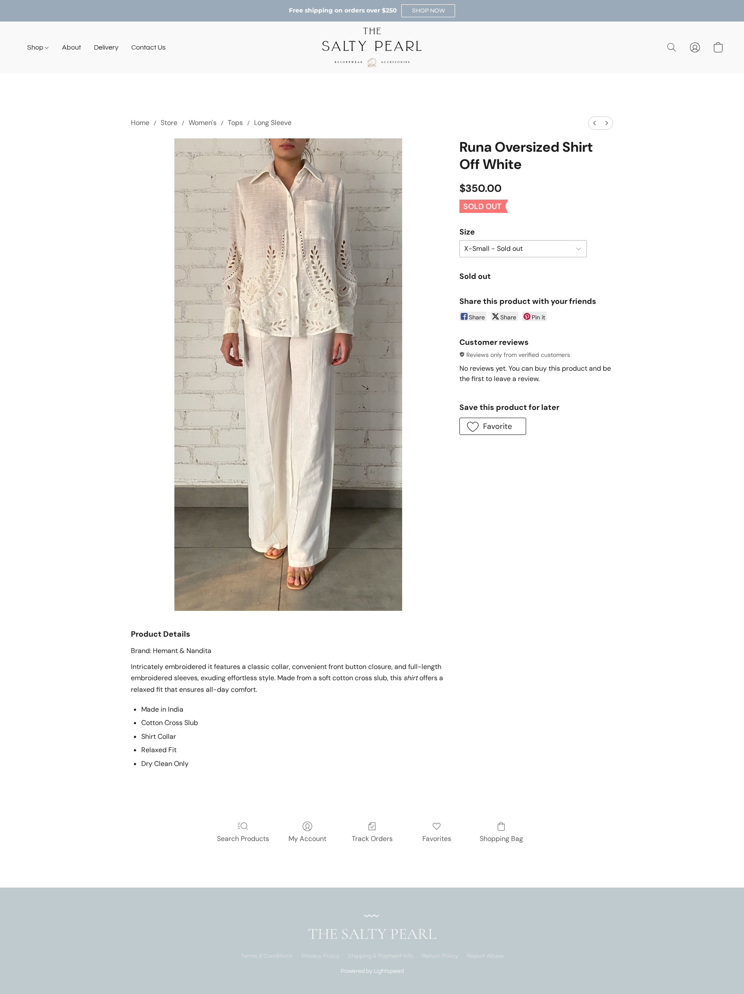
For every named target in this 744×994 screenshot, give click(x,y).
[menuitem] (595, 123)
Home (140, 122)
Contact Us (148, 47)
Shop (36, 47)
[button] (428, 10)
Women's (203, 122)
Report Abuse (485, 956)
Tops (235, 122)
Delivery (106, 47)
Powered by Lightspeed (372, 971)
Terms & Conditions (267, 956)
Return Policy (440, 956)
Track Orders (372, 838)
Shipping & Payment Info (380, 956)
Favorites (436, 838)
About (71, 47)
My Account (307, 838)
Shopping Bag (501, 838)
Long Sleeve (272, 122)
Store (169, 122)
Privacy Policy (320, 956)
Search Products (243, 838)
